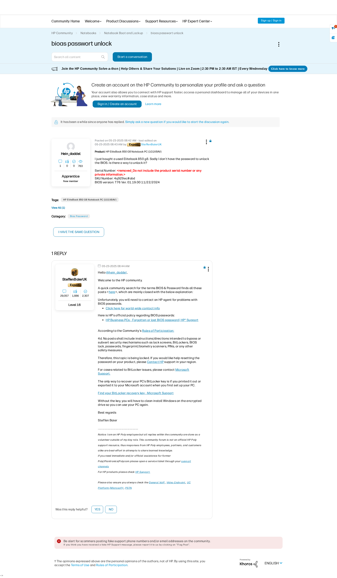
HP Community (62, 33)
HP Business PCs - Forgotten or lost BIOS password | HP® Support (152, 320)
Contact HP (155, 362)
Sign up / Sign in (271, 20)
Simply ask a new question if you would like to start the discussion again (177, 122)
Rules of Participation (112, 565)
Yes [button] (97, 509)
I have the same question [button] (78, 232)
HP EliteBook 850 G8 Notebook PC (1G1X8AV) (89, 199)
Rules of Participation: (158, 331)
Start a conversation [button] (132, 57)
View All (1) (58, 207)
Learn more (153, 104)
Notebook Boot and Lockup (123, 33)
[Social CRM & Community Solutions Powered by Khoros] (248, 563)
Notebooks (88, 33)
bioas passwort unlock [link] (167, 33)
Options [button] (281, 44)
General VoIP (157, 482)
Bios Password (79, 216)
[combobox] (79, 57)
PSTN (128, 487)
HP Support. (142, 471)
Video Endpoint (176, 482)
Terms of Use (80, 565)
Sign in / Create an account (117, 104)
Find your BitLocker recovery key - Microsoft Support (136, 393)
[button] (205, 141)
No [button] (111, 509)
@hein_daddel (116, 272)
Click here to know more (288, 68)
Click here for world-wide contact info (133, 308)
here (112, 292)
